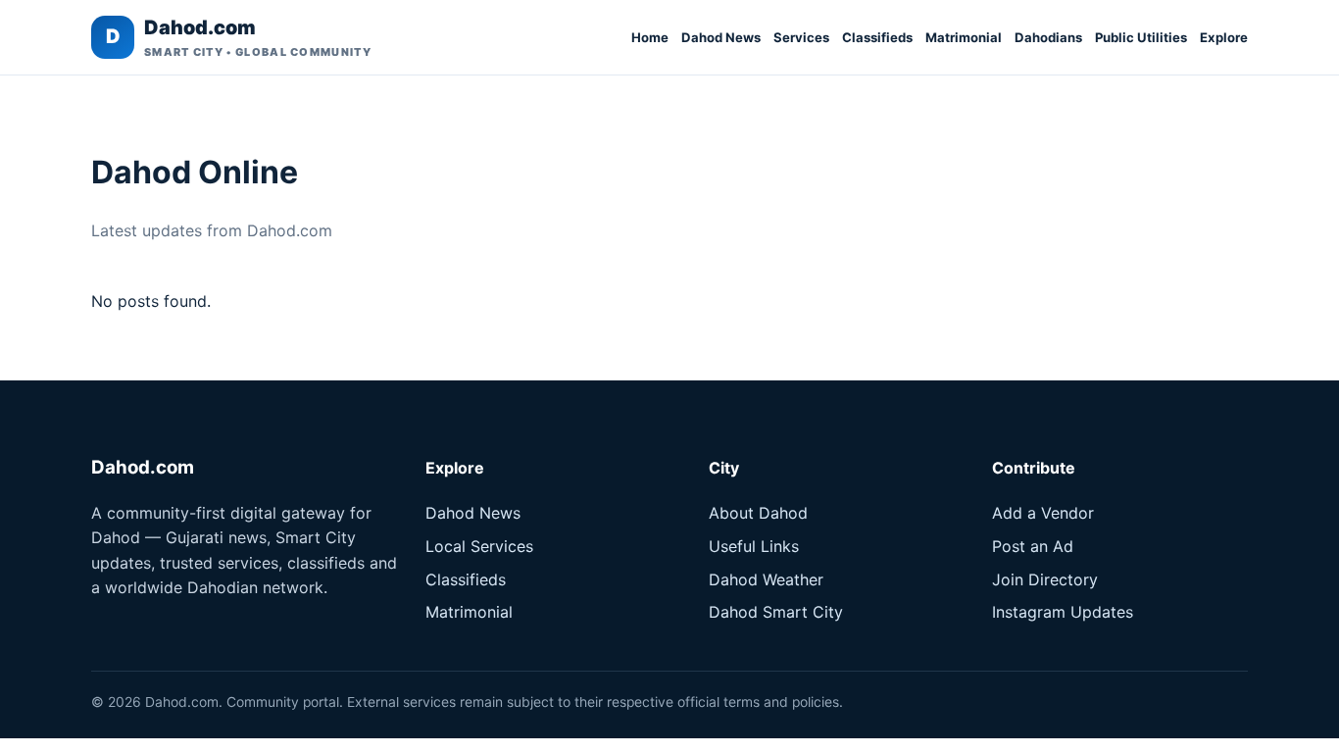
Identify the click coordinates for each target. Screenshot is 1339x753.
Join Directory (1045, 579)
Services (801, 37)
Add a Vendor (1043, 513)
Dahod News (721, 37)
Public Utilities (1141, 37)
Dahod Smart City (776, 612)
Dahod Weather (766, 579)
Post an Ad (1032, 546)
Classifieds (877, 37)
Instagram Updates (1062, 612)
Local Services (479, 546)
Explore (1224, 37)
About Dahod (758, 513)
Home (650, 37)
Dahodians (1048, 37)
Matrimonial (963, 37)
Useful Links (754, 546)
